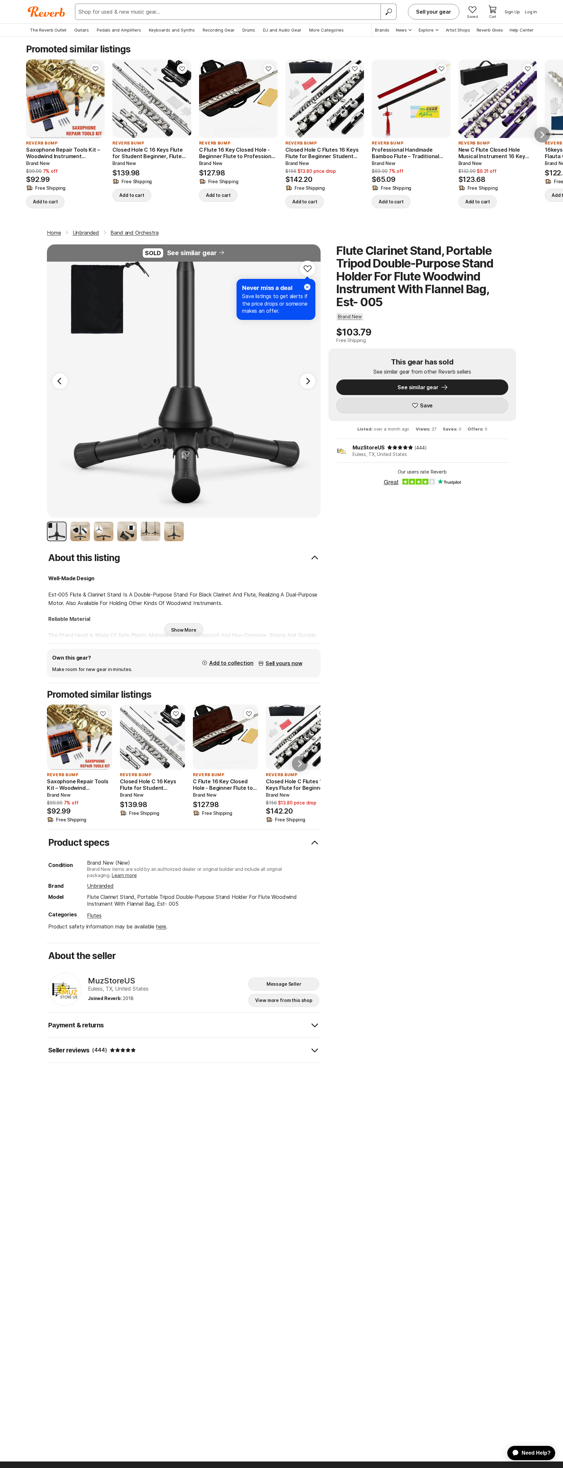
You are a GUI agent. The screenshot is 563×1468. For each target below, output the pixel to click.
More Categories (326, 30)
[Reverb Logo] (46, 11)
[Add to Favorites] (95, 68)
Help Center (522, 30)
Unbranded (100, 886)
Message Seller (284, 984)
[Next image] (95, 99)
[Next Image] (307, 381)
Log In (531, 11)
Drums (248, 30)
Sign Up (512, 11)
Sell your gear (433, 11)
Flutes (94, 915)
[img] (400, 447)
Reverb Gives (490, 30)
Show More (183, 630)
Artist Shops (458, 30)
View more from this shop (283, 1000)
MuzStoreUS (368, 447)
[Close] (307, 287)
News (401, 30)
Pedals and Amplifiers (119, 30)
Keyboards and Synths (172, 30)
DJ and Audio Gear (282, 30)
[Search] (388, 12)
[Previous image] (35, 99)
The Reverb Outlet (48, 30)
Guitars (81, 30)
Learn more (124, 875)
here (161, 926)
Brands (382, 30)
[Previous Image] (60, 381)
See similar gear (192, 253)
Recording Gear (219, 30)
